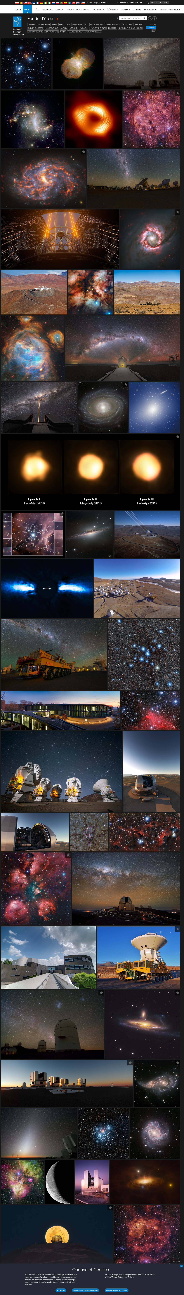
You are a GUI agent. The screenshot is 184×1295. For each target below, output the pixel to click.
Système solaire (35, 32)
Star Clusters (51, 32)
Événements (112, 9)
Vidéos (36, 9)
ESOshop (59, 9)
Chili (68, 24)
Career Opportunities (170, 9)
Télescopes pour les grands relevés (84, 32)
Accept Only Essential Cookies (85, 1290)
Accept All (61, 1290)
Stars (62, 32)
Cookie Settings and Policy (116, 1290)
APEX (61, 24)
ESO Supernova (96, 24)
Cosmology (77, 24)
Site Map (138, 3)
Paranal (83, 28)
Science (154, 3)
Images (27, 9)
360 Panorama (44, 24)
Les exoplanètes (113, 24)
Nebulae (73, 28)
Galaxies (138, 24)
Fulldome (127, 24)
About (18, 9)
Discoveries (98, 9)
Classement (151, 27)
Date (153, 31)
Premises (112, 28)
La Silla (63, 28)
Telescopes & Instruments (78, 9)
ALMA (54, 24)
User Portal (163, 3)
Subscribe (122, 3)
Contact (130, 3)
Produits (137, 9)
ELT (86, 24)
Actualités (47, 9)
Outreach (125, 9)
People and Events (97, 28)
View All (31, 24)
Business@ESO (150, 9)
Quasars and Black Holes (130, 28)
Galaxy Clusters (35, 28)
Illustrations (52, 28)
